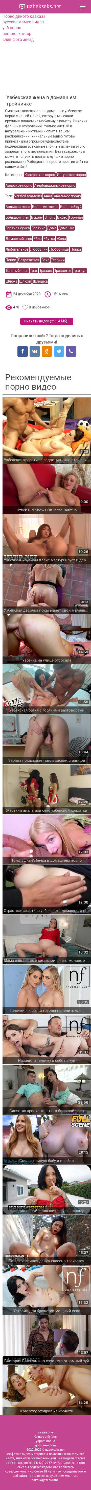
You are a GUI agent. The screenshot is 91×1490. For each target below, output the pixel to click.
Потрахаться (29, 260)
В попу (49, 217)
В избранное (39, 307)
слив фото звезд (18, 39)
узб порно (12, 27)
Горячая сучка (18, 228)
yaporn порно (45, 1441)
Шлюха (11, 281)
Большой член (17, 217)
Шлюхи (25, 281)
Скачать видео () (45, 321)
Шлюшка (40, 281)
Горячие (38, 228)
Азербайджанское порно (54, 185)
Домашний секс (19, 239)
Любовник (39, 249)
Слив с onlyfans (45, 1437)
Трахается (62, 271)
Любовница (59, 249)
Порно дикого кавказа (24, 16)
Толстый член (17, 271)
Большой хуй (71, 207)
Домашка (66, 228)
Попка (76, 249)
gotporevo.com (45, 1445)
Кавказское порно (40, 175)
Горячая (76, 217)
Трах (34, 271)
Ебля (38, 239)
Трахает (46, 271)
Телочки (58, 260)
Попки (11, 260)
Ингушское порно (71, 175)
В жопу (37, 217)
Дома (51, 228)
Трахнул (79, 271)
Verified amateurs (28, 196)
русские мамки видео (23, 22)
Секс (45, 260)
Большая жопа (18, 207)
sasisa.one (45, 1432)
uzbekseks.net (43, 6)
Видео (62, 217)
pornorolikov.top (17, 33)
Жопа (61, 239)
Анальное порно (67, 196)
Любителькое (17, 249)
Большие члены (45, 207)
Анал (48, 196)
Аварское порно (19, 185)
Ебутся (49, 239)
